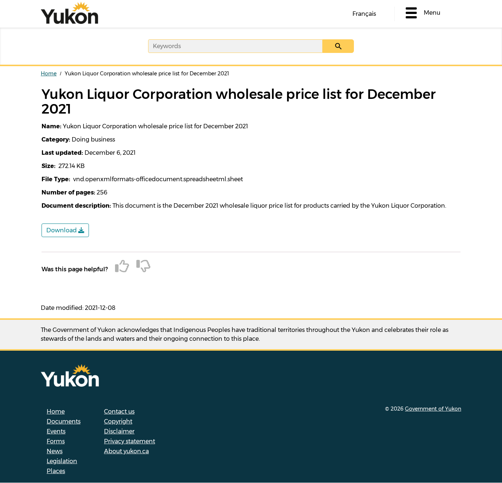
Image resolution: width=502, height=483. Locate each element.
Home (49, 73)
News (54, 451)
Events (56, 431)
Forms (56, 441)
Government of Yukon (433, 408)
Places (56, 471)
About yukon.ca (126, 451)
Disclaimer (119, 431)
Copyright (118, 421)
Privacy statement (129, 441)
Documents (63, 421)
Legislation (62, 461)
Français (364, 13)
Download (62, 230)
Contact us (119, 411)
